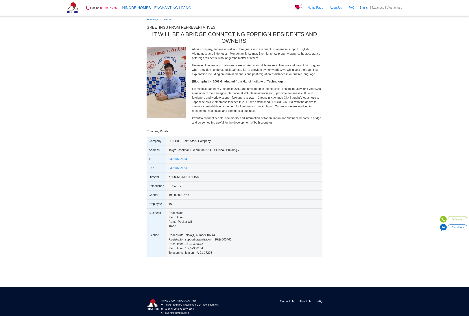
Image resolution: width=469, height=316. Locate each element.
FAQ (351, 7)
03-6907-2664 (178, 168)
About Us (336, 7)
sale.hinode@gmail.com (177, 313)
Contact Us (287, 301)
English (364, 7)
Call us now (457, 219)
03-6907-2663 (178, 159)
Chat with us (457, 227)
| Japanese (377, 7)
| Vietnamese (393, 7)
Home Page (315, 7)
